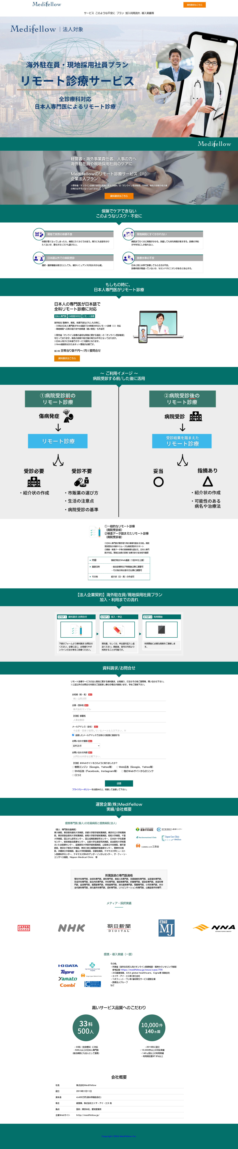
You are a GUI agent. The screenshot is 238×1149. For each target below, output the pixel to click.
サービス (89, 13)
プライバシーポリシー (81, 789)
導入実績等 (148, 13)
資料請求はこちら (194, 5)
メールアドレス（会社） (82, 727)
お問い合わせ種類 (80, 741)
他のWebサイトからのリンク (139, 771)
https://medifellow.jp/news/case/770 (142, 970)
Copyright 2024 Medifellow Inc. (119, 1136)
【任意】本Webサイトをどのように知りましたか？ (94, 763)
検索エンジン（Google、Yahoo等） (94, 767)
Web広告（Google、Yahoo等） (136, 767)
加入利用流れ (132, 13)
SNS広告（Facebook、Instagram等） (96, 771)
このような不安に (105, 13)
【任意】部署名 (79, 716)
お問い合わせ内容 (80, 752)
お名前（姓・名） (80, 694)
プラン (120, 13)
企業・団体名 (78, 705)
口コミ (78, 775)
